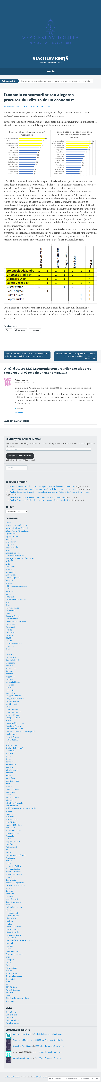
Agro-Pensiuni (12, 536)
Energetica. (10, 693)
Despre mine (11, 668)
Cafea (8, 605)
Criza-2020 (10, 646)
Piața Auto (10, 844)
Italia (8, 784)
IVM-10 (9, 786)
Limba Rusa (10, 792)
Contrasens (10, 632)
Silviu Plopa (11, 918)
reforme (47, 106)
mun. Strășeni (11, 822)
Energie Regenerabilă (15, 699)
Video (8, 995)
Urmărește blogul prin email (24, 439)
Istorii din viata (12, 781)
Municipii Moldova (14, 825)
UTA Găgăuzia (11, 987)
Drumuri (9, 674)
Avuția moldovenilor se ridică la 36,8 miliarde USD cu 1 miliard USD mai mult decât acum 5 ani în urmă (27, 355)
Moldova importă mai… (22, 1034)
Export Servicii (12, 709)
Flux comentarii (12, 1020)
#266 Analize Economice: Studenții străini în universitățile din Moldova (36, 497)
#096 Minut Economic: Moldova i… (48, 1052)
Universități (11, 979)
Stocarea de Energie (14, 935)
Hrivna (8, 759)
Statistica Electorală (14, 927)
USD (7, 984)
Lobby (8, 795)
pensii (8, 839)
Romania (9, 896)
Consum (9, 630)
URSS (8, 982)
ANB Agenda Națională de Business (20, 558)
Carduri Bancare (12, 608)
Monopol (9, 814)
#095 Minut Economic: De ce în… (48, 1058)
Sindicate (9, 921)
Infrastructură (11, 770)
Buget (8, 594)
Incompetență (11, 764)
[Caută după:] (16, 468)
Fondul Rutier (11, 734)
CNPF (8, 613)
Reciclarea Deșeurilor (15, 883)
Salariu (8, 910)
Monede (9, 811)
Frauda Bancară (12, 740)
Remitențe (10, 894)
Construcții (10, 627)
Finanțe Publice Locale (15, 723)
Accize (8, 523)
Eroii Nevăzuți (11, 704)
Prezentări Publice (13, 866)
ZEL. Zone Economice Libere (17, 998)
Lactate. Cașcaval (12, 789)
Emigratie (10, 690)
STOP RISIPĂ (11, 938)
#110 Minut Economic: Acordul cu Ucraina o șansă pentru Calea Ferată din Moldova (41, 486)
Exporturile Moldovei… (22, 1040)
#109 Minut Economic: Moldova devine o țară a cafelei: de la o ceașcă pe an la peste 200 (42, 489)
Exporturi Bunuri (13, 715)
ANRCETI (9, 561)
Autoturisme (11, 575)
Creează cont (11, 1012)
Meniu (50, 71)
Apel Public (10, 567)
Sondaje (9, 924)
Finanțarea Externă (13, 718)
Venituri (9, 993)
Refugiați (9, 891)
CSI (7, 652)
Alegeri (9, 539)
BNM (8, 589)
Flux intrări (10, 1017)
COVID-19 (10, 638)
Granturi (9, 753)
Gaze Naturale (11, 745)
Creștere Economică (14, 644)
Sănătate (9, 946)
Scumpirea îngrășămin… (23, 1046)
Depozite (9, 665)
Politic (8, 852)
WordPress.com (12, 1023)
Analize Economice (13, 553)
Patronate (10, 836)
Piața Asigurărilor (13, 841)
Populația (9, 861)
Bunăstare (10, 597)
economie (10, 685)
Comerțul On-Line (13, 616)
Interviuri (10, 775)
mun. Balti (10, 817)
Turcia (8, 962)
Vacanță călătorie (13, 990)
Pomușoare (10, 858)
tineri (8, 957)
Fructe (8, 742)
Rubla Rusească (12, 899)
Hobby (8, 756)
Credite (9, 641)
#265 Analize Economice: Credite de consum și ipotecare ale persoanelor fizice (39, 500)
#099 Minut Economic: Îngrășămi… (49, 1046)
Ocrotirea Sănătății (13, 830)
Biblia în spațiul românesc (16, 586)
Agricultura (11, 534)
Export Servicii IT (13, 712)
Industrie (9, 767)
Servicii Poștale (12, 916)
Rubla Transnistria (13, 902)
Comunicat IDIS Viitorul (16, 622)
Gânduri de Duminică (14, 748)
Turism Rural (11, 968)
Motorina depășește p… (22, 1058)
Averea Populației (13, 577)
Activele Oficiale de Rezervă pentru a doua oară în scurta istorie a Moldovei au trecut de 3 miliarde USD (76, 356)
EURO (8, 707)
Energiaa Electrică (13, 696)
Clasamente (10, 610)
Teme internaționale (14, 954)
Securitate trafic (12, 913)
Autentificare (11, 1015)
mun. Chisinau (11, 819)
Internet (9, 773)
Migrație (9, 800)
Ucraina (9, 971)
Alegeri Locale (12, 547)
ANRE (8, 564)
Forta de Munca (12, 737)
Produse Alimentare (14, 872)
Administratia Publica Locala (17, 531)
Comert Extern (12, 619)
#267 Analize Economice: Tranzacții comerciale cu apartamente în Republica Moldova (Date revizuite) (48, 492)
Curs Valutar (11, 657)
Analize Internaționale (15, 556)
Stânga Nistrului (12, 932)
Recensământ (11, 880)
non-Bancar (10, 828)
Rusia (8, 905)
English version (12, 701)
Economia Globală (13, 682)
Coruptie (9, 635)
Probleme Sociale (13, 869)
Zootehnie (10, 1001)
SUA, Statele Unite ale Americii (19, 940)
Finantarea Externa (14, 726)
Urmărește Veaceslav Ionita (19, 456)
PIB (7, 850)
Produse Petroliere (14, 874)
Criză (8, 649)
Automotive (11, 572)
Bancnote (9, 583)
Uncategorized (12, 973)
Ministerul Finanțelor (15, 803)
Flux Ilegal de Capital (14, 729)
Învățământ (10, 580)
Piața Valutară (11, 847)
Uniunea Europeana (14, 976)
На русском (10, 677)
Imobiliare (10, 762)
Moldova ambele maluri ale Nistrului (21, 808)
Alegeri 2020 (11, 542)
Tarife (8, 949)
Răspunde (19, 412)
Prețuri (9, 863)
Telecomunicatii (12, 951)
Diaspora (9, 671)
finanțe (8, 720)
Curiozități (10, 654)
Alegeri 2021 (11, 545)
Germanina (10, 751)
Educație (9, 687)
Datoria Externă (12, 660)
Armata (9, 569)
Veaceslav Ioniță (50, 58)
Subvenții (9, 943)
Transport (10, 960)
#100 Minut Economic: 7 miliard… (49, 1040)
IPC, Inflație (10, 778)
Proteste (9, 877)
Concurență (10, 624)
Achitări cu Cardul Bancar (16, 525)
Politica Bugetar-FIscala (15, 855)
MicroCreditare (12, 797)
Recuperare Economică (15, 885)
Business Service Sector (15, 600)
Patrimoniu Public (13, 833)
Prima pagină (8, 81)
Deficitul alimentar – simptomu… (48, 1034)
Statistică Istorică (13, 929)
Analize (9, 550)
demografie (10, 663)
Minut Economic (12, 806)
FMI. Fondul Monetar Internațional (20, 731)
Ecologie (9, 679)
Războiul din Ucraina (14, 907)
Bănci (8, 602)
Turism (8, 965)
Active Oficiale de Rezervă (17, 528)
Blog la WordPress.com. (12, 1077)
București (10, 591)
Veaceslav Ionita (32, 106)
